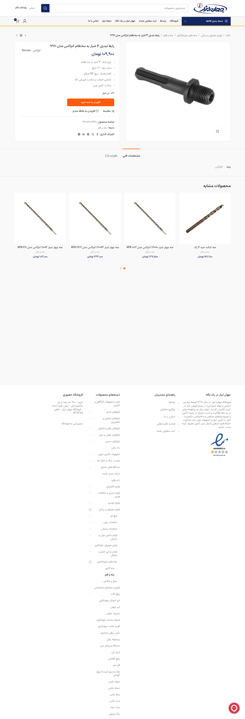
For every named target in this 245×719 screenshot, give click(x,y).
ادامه (221, 427)
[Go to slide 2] (121, 268)
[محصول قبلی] (25, 35)
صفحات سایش (109, 529)
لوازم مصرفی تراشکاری (106, 545)
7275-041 (21, 8)
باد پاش (115, 448)
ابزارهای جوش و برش (109, 435)
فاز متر (116, 665)
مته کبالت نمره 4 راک (205, 247)
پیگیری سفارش (167, 409)
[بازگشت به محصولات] (21, 35)
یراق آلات (115, 594)
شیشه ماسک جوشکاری (108, 620)
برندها (172, 402)
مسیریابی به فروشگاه (72, 424)
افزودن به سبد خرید (90, 102)
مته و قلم (168, 35)
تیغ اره (114, 516)
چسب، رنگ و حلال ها (108, 461)
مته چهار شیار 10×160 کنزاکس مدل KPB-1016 (150, 247)
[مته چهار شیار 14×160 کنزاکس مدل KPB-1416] (95, 218)
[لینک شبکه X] (92, 134)
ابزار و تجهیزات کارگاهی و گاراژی (107, 403)
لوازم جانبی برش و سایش (108, 537)
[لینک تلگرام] (79, 134)
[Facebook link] (97, 134)
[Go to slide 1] (124, 268)
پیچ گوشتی (114, 659)
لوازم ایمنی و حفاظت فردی (109, 495)
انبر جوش (115, 607)
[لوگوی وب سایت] (210, 8)
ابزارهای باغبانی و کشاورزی (111, 420)
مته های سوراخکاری (187, 35)
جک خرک (115, 707)
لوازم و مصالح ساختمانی (107, 588)
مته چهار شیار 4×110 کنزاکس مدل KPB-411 (40, 247)
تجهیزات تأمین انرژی (109, 454)
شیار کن (116, 652)
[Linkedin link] (83, 134)
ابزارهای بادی (113, 412)
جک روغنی (114, 714)
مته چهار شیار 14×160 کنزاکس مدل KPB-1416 (95, 247)
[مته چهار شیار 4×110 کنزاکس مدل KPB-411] (40, 218)
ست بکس (114, 701)
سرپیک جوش (113, 613)
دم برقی (116, 480)
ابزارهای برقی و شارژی (109, 428)
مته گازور (109, 568)
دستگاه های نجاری (110, 467)
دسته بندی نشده (111, 474)
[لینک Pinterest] (88, 134)
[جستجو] (45, 8)
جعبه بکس (114, 682)
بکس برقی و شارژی (110, 633)
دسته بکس (114, 688)
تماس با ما (169, 417)
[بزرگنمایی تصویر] (217, 131)
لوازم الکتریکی (113, 487)
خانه (228, 35)
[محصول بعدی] (17, 35)
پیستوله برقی (113, 639)
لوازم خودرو (114, 503)
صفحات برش (110, 522)
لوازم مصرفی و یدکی (211, 35)
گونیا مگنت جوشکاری (109, 626)
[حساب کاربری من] (24, 21)
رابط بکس (115, 694)
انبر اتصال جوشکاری (109, 600)
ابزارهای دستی (113, 441)
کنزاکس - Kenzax (31, 50)
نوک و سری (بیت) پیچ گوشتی (108, 673)
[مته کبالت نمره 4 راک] (205, 218)
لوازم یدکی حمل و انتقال (107, 553)
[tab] (131, 154)
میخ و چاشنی (110, 581)
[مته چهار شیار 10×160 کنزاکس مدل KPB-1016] (150, 218)
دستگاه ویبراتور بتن (110, 646)
